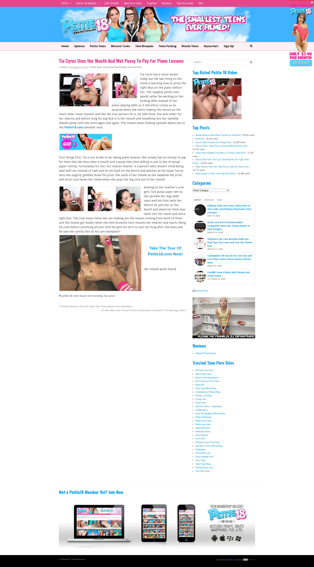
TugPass (152, 3)
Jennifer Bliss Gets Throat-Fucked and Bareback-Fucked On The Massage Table (143, 310)
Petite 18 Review (203, 417)
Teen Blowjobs (144, 46)
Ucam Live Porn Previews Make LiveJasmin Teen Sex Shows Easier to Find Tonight (228, 226)
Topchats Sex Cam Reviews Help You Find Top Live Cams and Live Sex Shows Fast (229, 242)
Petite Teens (98, 46)
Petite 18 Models (86, 3)
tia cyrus (109, 295)
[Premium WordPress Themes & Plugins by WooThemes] (249, 559)
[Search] (251, 62)
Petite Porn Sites (203, 421)
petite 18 (67, 295)
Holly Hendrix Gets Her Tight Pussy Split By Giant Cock (222, 166)
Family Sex (200, 399)
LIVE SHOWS (112, 3)
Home (65, 46)
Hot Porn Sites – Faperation (208, 406)
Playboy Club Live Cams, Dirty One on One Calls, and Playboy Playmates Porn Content (229, 209)
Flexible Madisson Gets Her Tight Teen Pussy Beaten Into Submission (96, 306)
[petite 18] (86, 148)
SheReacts (200, 449)
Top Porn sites (184, 3)
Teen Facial (108, 67)
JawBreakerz (201, 410)
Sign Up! (229, 46)
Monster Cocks (120, 46)
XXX (201, 3)
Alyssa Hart (211, 46)
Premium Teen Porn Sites (207, 442)
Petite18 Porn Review (205, 353)
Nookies (166, 3)
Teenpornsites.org (203, 467)
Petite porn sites (203, 424)
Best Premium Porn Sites (207, 381)
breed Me (199, 385)
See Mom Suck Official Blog (208, 446)
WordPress (229, 559)
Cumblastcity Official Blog (207, 392)
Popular (209, 200)
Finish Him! (200, 403)
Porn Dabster (201, 435)
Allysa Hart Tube (203, 374)
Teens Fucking (167, 46)
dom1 (64, 67)
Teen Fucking (120, 67)
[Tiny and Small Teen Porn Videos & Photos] (156, 39)
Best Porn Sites (133, 3)
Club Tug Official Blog (205, 388)
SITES (64, 3)
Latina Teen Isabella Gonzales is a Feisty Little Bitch (220, 153)
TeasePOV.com (202, 453)
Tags (219, 200)
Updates (79, 46)
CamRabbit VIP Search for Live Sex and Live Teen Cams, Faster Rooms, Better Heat (229, 259)
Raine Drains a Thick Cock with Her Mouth (215, 173)
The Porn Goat (202, 471)
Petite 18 (199, 138)
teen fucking (95, 295)
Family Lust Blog (203, 395)
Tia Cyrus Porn (135, 67)
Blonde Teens (190, 46)
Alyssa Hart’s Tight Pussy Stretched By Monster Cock (221, 146)
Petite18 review (202, 428)
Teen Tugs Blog (202, 464)
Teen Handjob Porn (204, 456)
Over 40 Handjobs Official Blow (210, 413)
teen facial (80, 295)
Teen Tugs (200, 460)
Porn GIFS (200, 439)
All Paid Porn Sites (204, 370)
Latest (197, 200)
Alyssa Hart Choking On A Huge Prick (213, 142)
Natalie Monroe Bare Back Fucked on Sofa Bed (217, 135)
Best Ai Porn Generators (206, 377)
